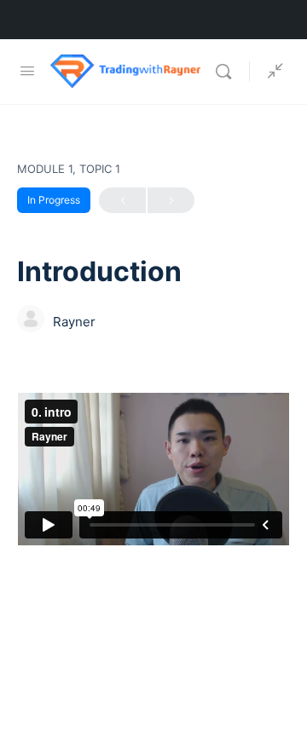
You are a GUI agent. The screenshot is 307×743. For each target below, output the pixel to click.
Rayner (74, 322)
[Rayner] (30, 320)
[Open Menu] (27, 70)
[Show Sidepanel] (271, 71)
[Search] (227, 71)
